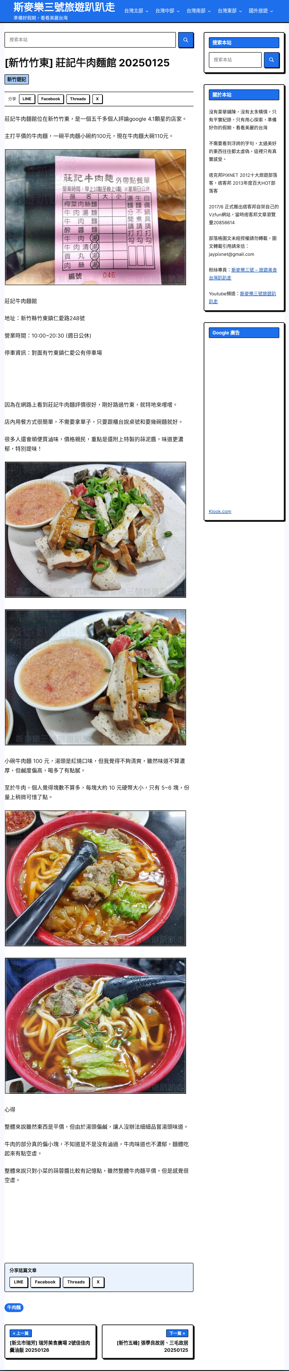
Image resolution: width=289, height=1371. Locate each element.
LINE (27, 98)
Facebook (50, 98)
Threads (78, 98)
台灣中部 (164, 11)
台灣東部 (227, 11)
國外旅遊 (258, 11)
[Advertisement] (99, 1224)
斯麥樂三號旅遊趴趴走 (64, 7)
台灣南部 (195, 11)
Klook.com (220, 511)
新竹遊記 (16, 79)
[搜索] (185, 40)
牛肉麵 (14, 1307)
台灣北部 (133, 11)
